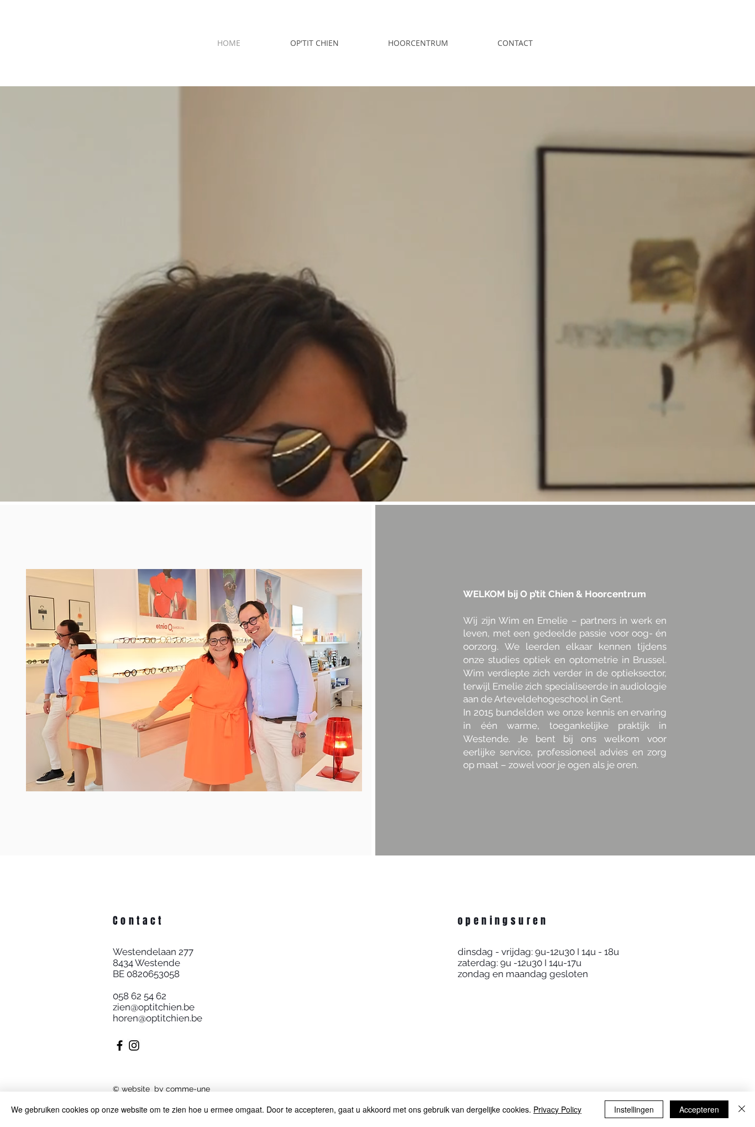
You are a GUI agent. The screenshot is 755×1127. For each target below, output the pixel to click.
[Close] (741, 1109)
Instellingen (634, 1109)
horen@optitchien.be (157, 1018)
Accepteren (699, 1109)
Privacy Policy (557, 1109)
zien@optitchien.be (154, 1007)
